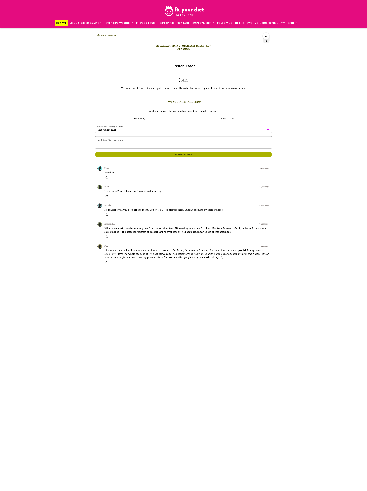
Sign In (293, 22)
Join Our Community (270, 22)
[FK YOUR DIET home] (183, 10)
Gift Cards (167, 22)
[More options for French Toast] (266, 36)
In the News (243, 22)
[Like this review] (107, 177)
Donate (61, 22)
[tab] (139, 118)
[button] (86, 23)
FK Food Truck (146, 22)
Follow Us (224, 22)
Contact (183, 22)
